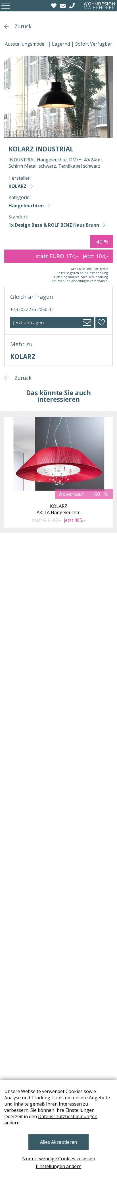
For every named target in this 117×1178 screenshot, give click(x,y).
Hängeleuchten (26, 205)
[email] (63, 5)
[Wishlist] (54, 5)
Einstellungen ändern (59, 1166)
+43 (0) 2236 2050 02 (32, 309)
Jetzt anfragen (28, 322)
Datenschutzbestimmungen (67, 1116)
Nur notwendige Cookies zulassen (58, 1158)
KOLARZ (17, 186)
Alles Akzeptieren (58, 1142)
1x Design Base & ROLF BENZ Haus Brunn (54, 225)
